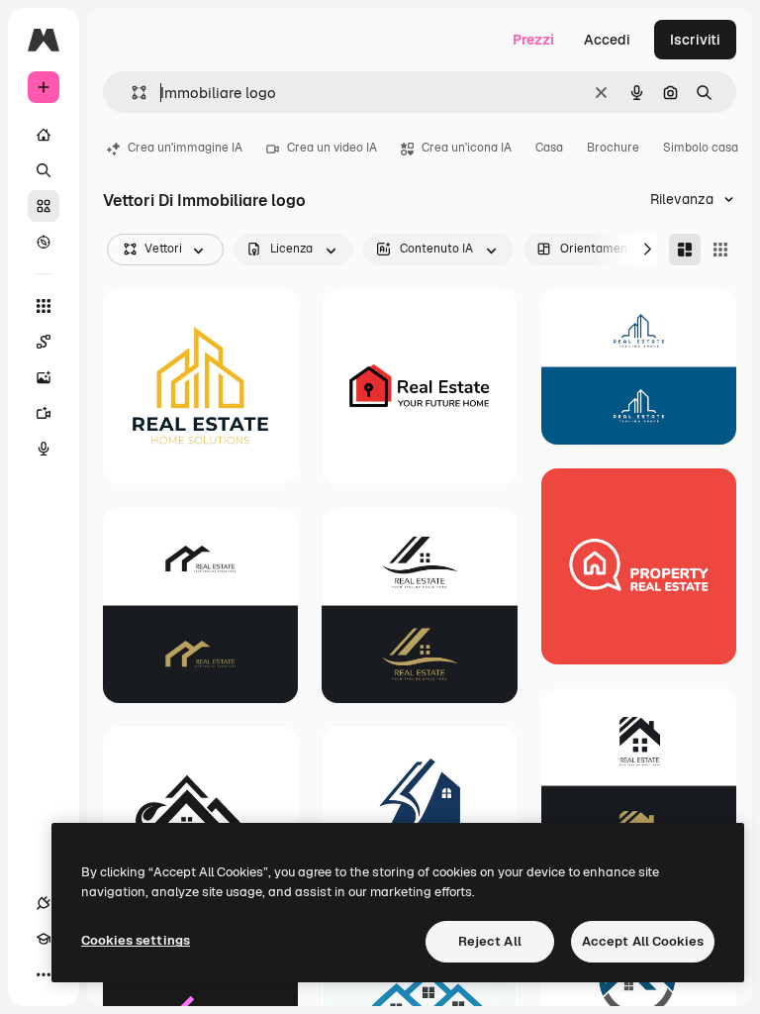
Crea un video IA (332, 147)
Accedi (607, 40)
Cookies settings (135, 940)
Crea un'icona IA (467, 147)
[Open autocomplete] (131, 92)
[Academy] (43, 939)
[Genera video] (43, 413)
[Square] (720, 249)
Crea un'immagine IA (185, 147)
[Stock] (43, 206)
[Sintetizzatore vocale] (43, 448)
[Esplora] (43, 241)
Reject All (490, 941)
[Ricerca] (43, 170)
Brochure (613, 147)
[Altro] (43, 974)
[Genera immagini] (43, 377)
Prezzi (533, 40)
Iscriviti (695, 40)
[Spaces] (43, 341)
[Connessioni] (43, 903)
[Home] (43, 135)
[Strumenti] (43, 306)
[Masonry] (685, 249)
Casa (549, 147)
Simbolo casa (700, 147)
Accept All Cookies (643, 941)
